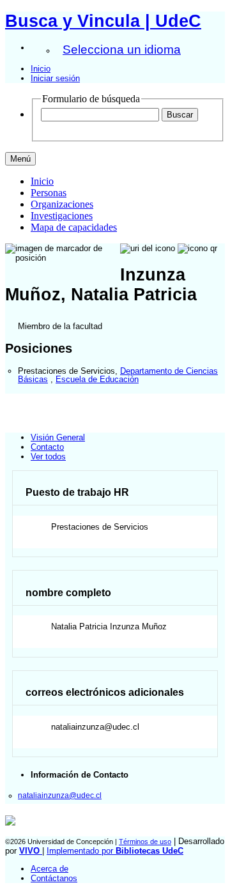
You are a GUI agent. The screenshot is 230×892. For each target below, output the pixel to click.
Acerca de (49, 868)
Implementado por (115, 851)
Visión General (58, 437)
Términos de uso (145, 841)
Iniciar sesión (55, 78)
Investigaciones (62, 215)
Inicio (40, 68)
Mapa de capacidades (74, 227)
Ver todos (48, 456)
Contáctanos (54, 878)
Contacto (47, 447)
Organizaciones (62, 204)
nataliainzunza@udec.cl (60, 795)
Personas (48, 192)
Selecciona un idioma (122, 49)
